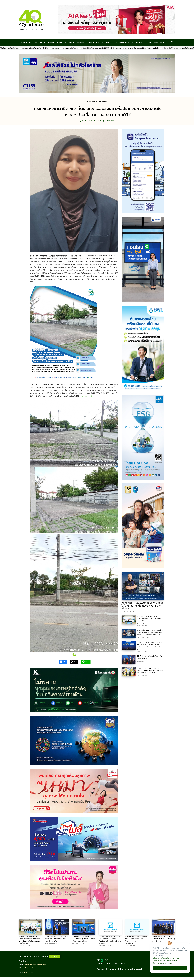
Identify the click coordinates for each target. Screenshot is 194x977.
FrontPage (91, 101)
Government (102, 101)
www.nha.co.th (86, 396)
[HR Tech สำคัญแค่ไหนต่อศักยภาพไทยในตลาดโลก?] (129, 659)
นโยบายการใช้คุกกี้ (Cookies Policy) (165, 961)
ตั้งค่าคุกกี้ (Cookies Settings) (163, 963)
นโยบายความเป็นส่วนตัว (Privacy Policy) (166, 958)
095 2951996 (28, 967)
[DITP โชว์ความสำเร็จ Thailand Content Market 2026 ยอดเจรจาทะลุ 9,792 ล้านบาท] (163, 927)
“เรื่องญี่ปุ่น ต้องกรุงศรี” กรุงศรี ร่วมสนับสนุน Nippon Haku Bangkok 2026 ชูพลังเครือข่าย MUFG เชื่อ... (150, 670)
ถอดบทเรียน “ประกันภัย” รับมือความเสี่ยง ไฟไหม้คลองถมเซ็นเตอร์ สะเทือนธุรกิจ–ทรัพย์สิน (142, 606)
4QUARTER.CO (30, 972)
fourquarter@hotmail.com (35, 964)
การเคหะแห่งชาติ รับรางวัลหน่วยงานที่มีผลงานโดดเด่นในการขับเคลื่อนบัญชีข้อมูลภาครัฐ (57, 939)
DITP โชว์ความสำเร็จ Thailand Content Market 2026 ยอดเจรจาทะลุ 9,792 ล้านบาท (163, 939)
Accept (170, 968)
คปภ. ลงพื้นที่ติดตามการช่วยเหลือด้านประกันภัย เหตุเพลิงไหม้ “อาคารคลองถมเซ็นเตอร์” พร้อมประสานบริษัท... (150, 632)
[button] (172, 42)
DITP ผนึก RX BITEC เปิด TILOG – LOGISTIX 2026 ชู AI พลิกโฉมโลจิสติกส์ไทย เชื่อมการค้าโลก (83, 939)
